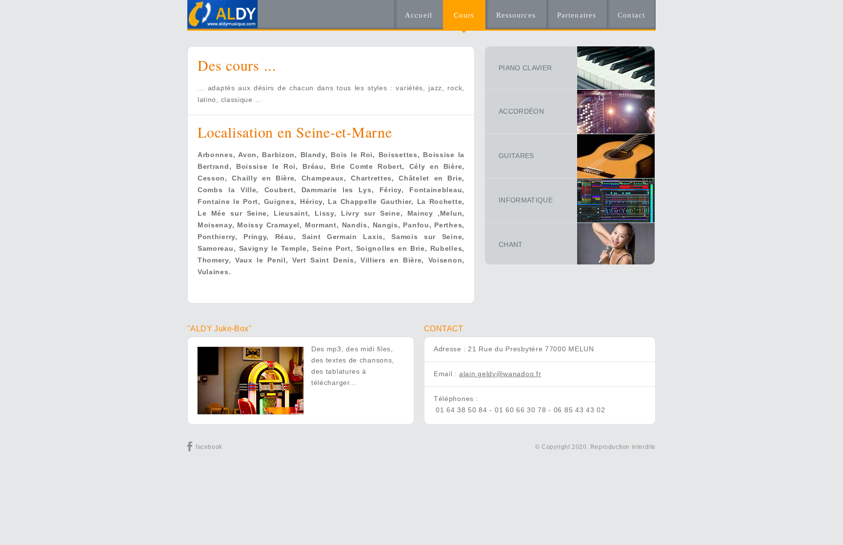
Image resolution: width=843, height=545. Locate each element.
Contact (631, 15)
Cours (464, 15)
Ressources (516, 15)
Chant (511, 244)
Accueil (418, 15)
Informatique (526, 200)
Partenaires (576, 15)
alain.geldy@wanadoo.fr (500, 374)
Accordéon (521, 111)
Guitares (516, 156)
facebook (209, 447)
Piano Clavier (525, 68)
